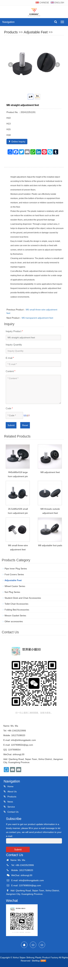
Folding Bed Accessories (17, 609)
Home (10, 786)
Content (10, 371)
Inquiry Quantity (14, 344)
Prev (10, 64)
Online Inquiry (18, 141)
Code (9, 408)
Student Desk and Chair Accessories (23, 598)
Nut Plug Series (12, 592)
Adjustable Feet (36, 32)
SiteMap (36, 960)
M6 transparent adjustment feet (37, 318)
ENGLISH (59, 2)
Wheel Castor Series (15, 586)
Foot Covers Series (14, 574)
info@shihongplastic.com (23, 740)
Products (11, 32)
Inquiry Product (14, 331)
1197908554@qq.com (22, 745)
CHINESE (44, 2)
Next (57, 64)
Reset (25, 425)
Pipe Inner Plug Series (16, 568)
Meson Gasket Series (15, 615)
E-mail (10, 358)
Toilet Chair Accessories (16, 604)
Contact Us (13, 812)
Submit (11, 425)
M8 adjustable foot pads (50, 545)
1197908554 (14, 749)
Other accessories (14, 621)
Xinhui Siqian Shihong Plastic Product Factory (35, 957)
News (10, 801)
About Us (12, 791)
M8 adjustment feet (50, 472)
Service (11, 806)
